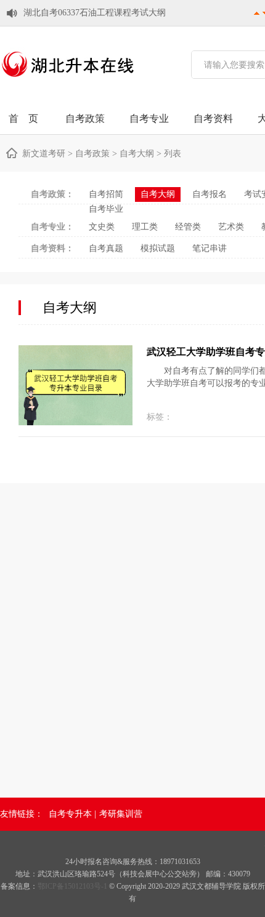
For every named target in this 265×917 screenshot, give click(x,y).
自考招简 (106, 194)
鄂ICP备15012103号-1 (73, 886)
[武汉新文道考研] (68, 80)
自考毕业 (106, 209)
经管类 (188, 226)
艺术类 (231, 226)
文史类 (102, 226)
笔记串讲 (209, 248)
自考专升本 (70, 814)
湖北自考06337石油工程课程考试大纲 (94, 12)
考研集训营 (120, 814)
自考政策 (85, 118)
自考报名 (209, 194)
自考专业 (149, 118)
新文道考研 (43, 153)
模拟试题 (158, 248)
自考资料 (213, 118)
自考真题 (106, 248)
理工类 (145, 226)
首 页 (23, 118)
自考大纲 (137, 153)
